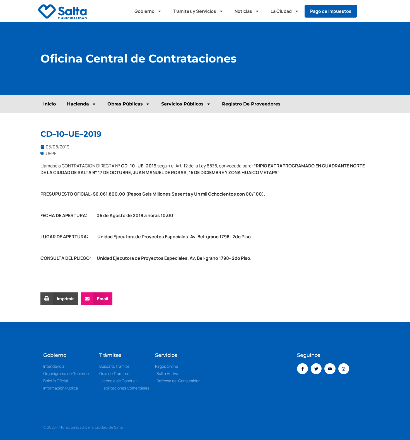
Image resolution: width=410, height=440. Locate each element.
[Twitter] (316, 368)
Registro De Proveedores (251, 104)
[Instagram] (343, 368)
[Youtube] (329, 368)
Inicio (49, 104)
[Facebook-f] (302, 368)
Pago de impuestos (330, 11)
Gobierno (144, 11)
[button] (366, 11)
